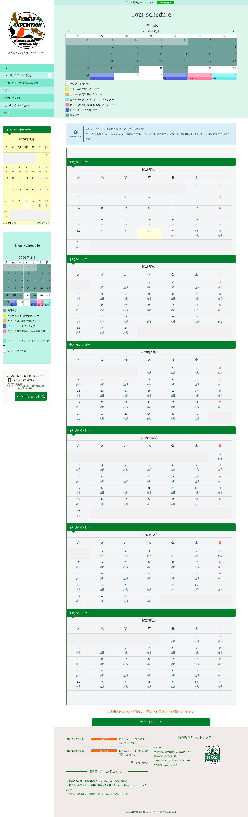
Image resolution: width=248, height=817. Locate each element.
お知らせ (104, 739)
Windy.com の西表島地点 (116, 781)
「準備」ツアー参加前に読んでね (20, 83)
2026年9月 (43, 222)
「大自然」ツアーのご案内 (17, 75)
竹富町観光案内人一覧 (117, 794)
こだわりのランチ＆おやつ (17, 105)
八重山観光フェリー (132, 785)
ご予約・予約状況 (12, 98)
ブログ (6, 113)
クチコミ (7, 90)
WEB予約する (165, 2)
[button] (151, 722)
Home (5, 68)
